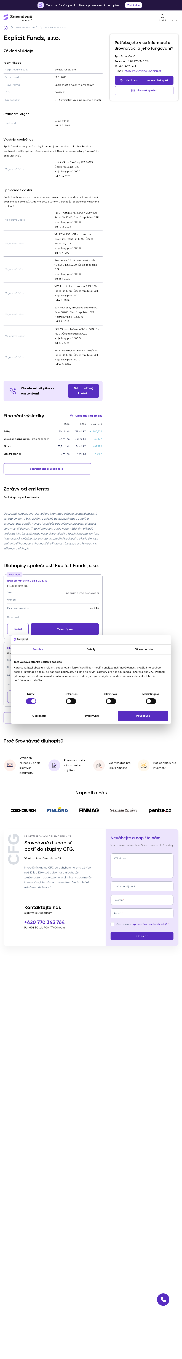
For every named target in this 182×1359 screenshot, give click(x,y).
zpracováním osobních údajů (150, 924)
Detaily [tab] (91, 649)
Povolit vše (143, 715)
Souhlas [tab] (38, 649)
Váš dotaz (120, 858)
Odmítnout (39, 715)
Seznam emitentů (26, 27)
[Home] (6, 28)
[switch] (71, 701)
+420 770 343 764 (44, 922)
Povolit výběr (91, 715)
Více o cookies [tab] (144, 649)
